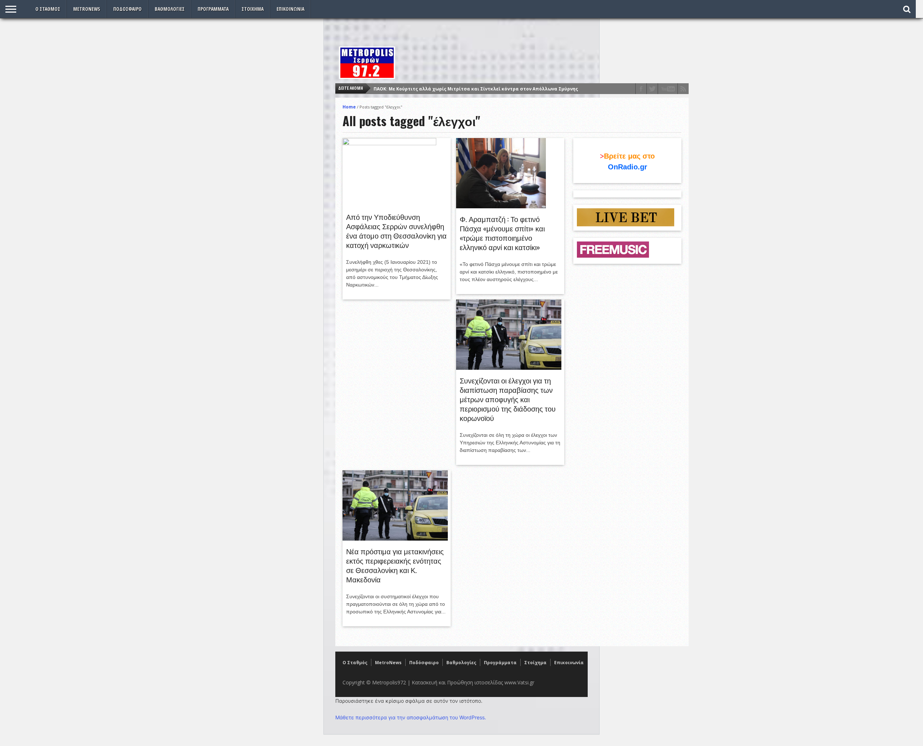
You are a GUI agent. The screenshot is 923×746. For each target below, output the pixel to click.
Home (349, 107)
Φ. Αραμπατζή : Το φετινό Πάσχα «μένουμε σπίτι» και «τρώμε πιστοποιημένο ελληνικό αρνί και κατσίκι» (502, 232)
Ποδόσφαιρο (127, 8)
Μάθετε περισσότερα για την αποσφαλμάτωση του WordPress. (410, 717)
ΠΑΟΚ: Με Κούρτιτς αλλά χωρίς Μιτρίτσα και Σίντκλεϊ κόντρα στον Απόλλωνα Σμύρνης (476, 89)
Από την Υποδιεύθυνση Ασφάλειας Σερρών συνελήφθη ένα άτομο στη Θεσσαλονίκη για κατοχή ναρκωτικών (396, 230)
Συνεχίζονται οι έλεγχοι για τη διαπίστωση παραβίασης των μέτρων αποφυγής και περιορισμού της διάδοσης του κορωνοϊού (508, 399)
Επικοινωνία (290, 8)
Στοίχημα (253, 8)
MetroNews (86, 8)
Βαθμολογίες (170, 8)
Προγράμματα (213, 8)
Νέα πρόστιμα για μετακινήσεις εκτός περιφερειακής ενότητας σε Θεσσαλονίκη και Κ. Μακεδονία (395, 565)
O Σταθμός (47, 8)
